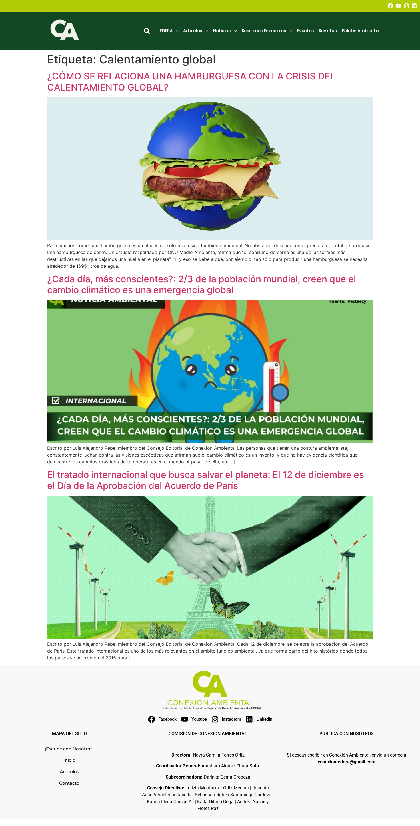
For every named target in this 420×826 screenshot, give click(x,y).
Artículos (69, 771)
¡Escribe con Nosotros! (69, 748)
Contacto (69, 783)
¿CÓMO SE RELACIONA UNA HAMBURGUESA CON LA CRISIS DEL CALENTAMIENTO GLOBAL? (191, 82)
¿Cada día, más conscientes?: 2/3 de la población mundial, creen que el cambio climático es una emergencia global (201, 284)
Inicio (69, 760)
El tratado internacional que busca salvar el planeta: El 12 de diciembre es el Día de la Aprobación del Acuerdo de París (205, 480)
